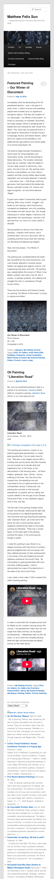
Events (38, 47)
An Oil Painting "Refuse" (18, 716)
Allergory (19, 350)
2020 (16, 352)
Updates (28, 47)
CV (20, 47)
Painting (21, 693)
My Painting (28, 350)
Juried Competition (34, 355)
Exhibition (11, 355)
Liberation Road (38, 393)
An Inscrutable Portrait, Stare (20, 807)
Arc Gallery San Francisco (28, 688)
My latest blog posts (24, 713)
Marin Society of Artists (17, 357)
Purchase (11, 64)
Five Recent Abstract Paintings (21, 776)
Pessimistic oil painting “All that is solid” (25, 837)
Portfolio (11, 47)
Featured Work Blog (36, 58)
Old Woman (12, 693)
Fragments (20, 355)
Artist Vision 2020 (36, 352)
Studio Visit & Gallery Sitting (19, 53)
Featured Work (13, 690)
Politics (10, 360)
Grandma (32, 390)
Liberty (23, 690)
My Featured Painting (36, 357)
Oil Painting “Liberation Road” (20, 374)
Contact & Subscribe (16, 58)
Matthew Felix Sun (22, 16)
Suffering (43, 693)
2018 (41, 685)
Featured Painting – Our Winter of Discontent (20, 87)
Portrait (37, 350)
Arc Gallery (23, 352)
